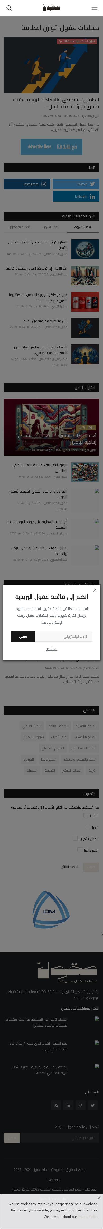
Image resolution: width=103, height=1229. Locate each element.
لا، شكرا (51, 649)
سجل (23, 636)
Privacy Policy (88, 1216)
